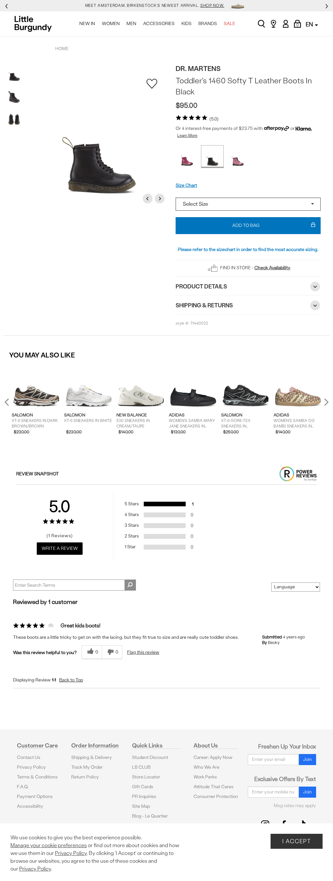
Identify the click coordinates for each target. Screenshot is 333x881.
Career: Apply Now (213, 757)
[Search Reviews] (130, 585)
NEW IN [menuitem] (87, 23)
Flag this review (143, 652)
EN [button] (310, 24)
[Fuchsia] (187, 156)
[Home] (35, 23)
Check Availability (272, 268)
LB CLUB (141, 767)
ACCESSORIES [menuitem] (159, 23)
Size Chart (186, 185)
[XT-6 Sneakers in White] (88, 386)
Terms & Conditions (37, 777)
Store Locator (146, 777)
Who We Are (206, 767)
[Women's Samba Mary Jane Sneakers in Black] (193, 386)
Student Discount (150, 757)
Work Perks (205, 777)
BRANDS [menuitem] (207, 23)
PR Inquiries (144, 796)
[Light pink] (237, 156)
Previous (148, 198)
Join (307, 759)
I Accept (296, 841)
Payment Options (35, 796)
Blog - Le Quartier (150, 816)
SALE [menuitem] (229, 23)
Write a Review (60, 548)
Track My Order (87, 767)
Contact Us (28, 757)
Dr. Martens (198, 68)
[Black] (212, 156)
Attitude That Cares (213, 787)
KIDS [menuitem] (186, 23)
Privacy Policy (31, 767)
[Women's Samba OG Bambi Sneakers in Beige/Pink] (298, 386)
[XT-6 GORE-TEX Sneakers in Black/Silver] (245, 386)
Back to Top (71, 680)
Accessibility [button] (30, 806)
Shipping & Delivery (91, 757)
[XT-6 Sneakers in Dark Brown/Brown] (36, 386)
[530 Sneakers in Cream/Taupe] (141, 386)
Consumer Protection (215, 796)
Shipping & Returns (204, 305)
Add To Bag (246, 225)
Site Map (141, 806)
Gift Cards (142, 787)
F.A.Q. (23, 787)
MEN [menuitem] (131, 23)
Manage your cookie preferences (48, 845)
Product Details (201, 286)
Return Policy (85, 777)
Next (160, 198)
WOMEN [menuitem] (111, 23)
